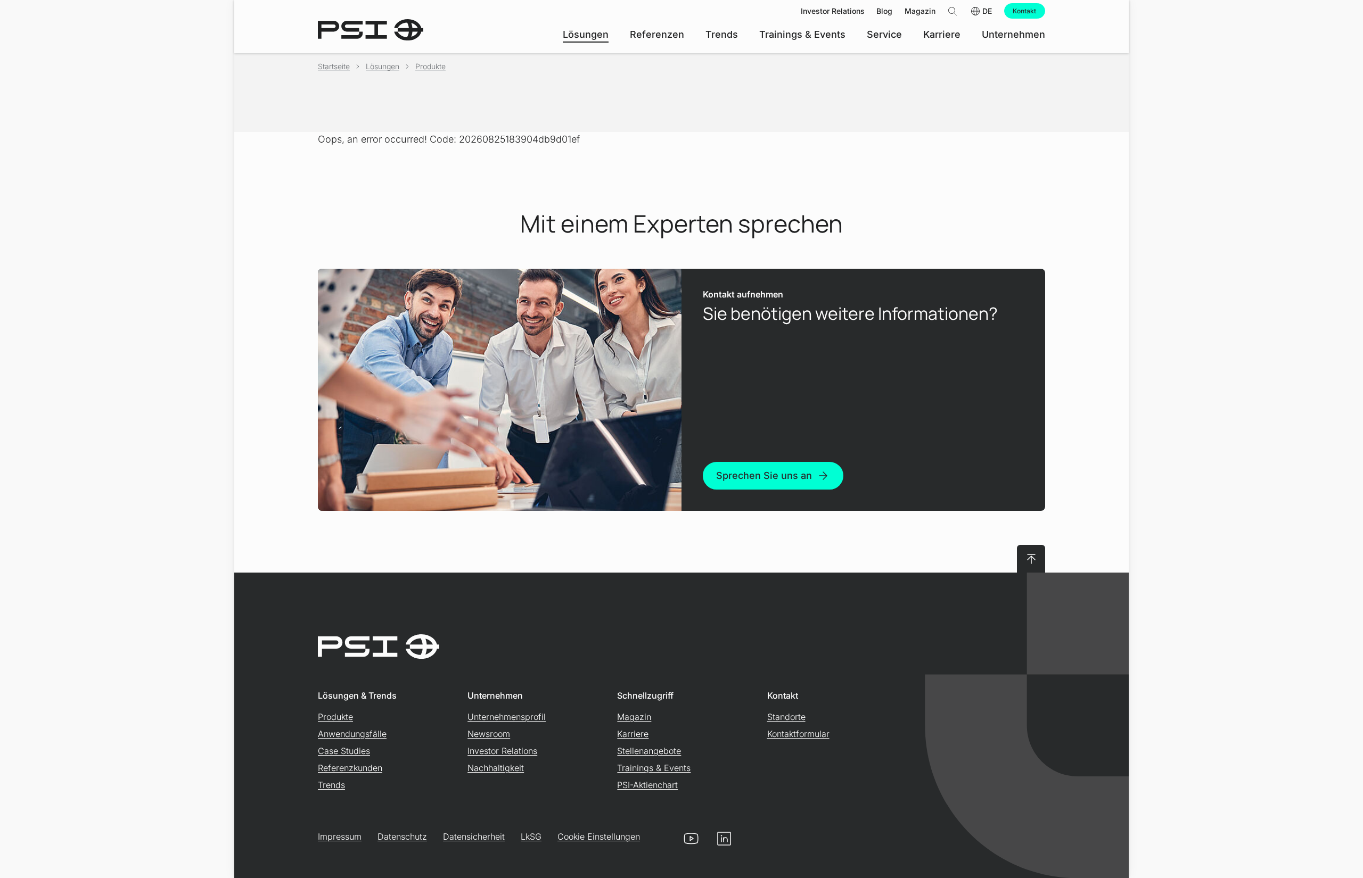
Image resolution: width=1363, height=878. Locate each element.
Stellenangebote (649, 751)
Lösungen (382, 66)
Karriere (632, 733)
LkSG (531, 836)
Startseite (334, 66)
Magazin (634, 716)
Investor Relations (502, 751)
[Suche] (952, 10)
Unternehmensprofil (506, 716)
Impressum (340, 836)
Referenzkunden (350, 768)
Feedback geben (1082, 833)
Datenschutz (402, 836)
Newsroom (488, 733)
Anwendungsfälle (352, 733)
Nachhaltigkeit (495, 768)
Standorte (786, 716)
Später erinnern (1192, 833)
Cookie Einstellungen (598, 836)
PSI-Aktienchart (647, 785)
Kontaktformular (798, 733)
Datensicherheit (474, 836)
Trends (331, 785)
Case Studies (344, 751)
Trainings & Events (654, 768)
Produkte (430, 66)
